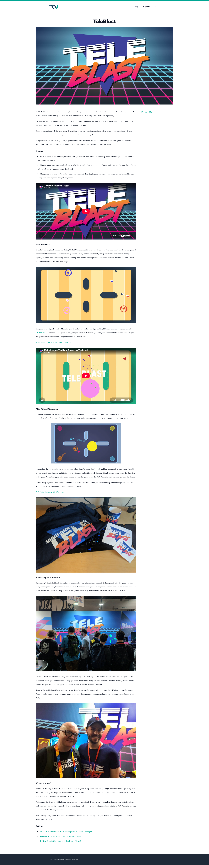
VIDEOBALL (41, 332)
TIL (155, 6)
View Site (148, 112)
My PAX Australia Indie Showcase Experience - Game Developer (66, 831)
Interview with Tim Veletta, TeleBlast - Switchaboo (60, 836)
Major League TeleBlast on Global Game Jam (54, 342)
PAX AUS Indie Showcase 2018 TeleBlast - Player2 (60, 841)
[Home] (53, 7)
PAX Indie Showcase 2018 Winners (50, 492)
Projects (146, 6)
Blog (136, 6)
